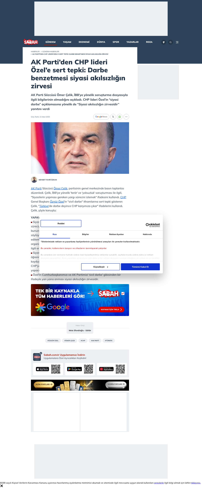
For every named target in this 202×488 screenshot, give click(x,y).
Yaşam (67, 42)
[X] (113, 116)
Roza (149, 42)
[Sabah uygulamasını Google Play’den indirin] (80, 369)
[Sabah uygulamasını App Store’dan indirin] (48, 369)
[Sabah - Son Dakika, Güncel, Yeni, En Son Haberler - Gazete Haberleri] (31, 42)
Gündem (50, 42)
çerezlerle (159, 482)
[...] (126, 116)
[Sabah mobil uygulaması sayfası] (37, 356)
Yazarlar (133, 42)
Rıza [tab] (55, 234)
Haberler (35, 51)
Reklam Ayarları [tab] (116, 234)
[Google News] (101, 116)
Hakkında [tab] (147, 234)
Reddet (61, 223)
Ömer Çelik (60, 188)
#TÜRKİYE (108, 341)
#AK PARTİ (95, 341)
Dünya (101, 42)
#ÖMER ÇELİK (69, 341)
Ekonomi (84, 42)
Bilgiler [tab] (85, 234)
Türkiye (44, 206)
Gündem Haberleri (50, 51)
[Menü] (177, 42)
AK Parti (36, 188)
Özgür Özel (57, 201)
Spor (116, 42)
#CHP (83, 341)
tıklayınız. (196, 482)
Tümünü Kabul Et (140, 267)
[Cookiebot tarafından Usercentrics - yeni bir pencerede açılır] (148, 225)
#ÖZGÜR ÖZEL (53, 341)
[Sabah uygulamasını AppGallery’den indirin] (112, 369)
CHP (123, 197)
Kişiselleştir (99, 267)
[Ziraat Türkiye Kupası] (163, 42)
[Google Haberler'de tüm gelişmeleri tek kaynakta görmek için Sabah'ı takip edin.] (80, 301)
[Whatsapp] (119, 116)
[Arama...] (170, 42)
